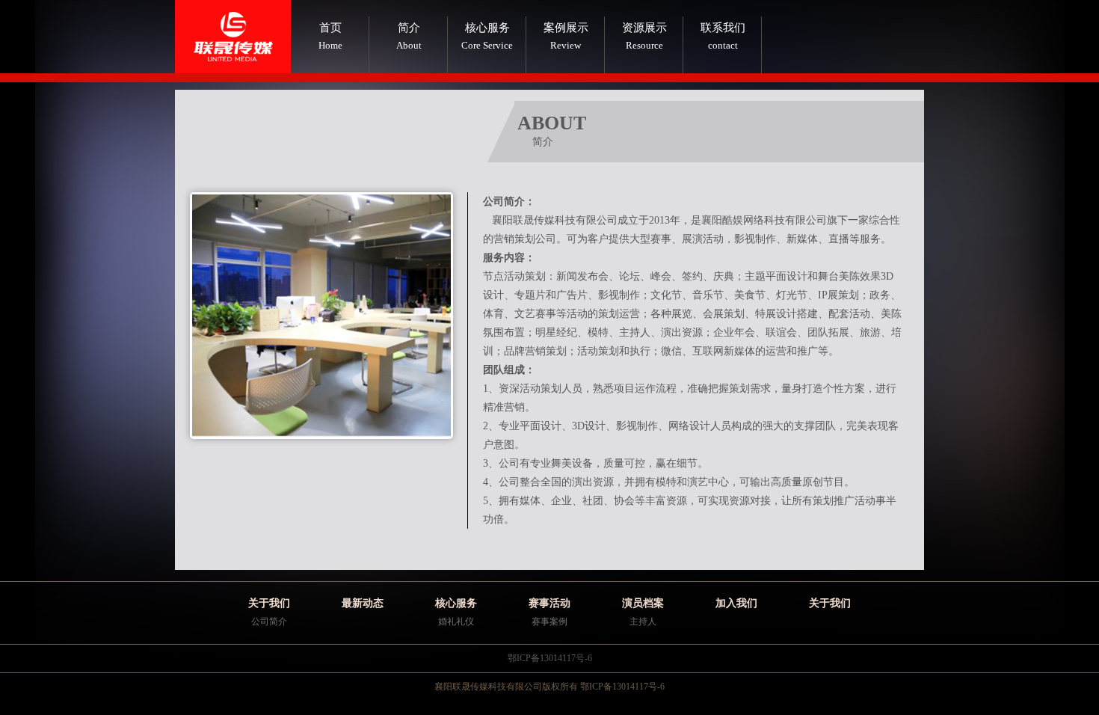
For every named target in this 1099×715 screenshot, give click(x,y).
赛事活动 (549, 603)
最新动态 (363, 603)
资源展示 (644, 36)
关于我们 (269, 603)
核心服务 (487, 36)
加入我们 (736, 603)
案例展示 (566, 36)
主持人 (642, 621)
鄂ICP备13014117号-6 (550, 658)
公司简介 (269, 621)
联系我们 (723, 36)
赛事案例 (549, 621)
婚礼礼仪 (456, 621)
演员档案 (643, 603)
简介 (409, 36)
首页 (330, 36)
